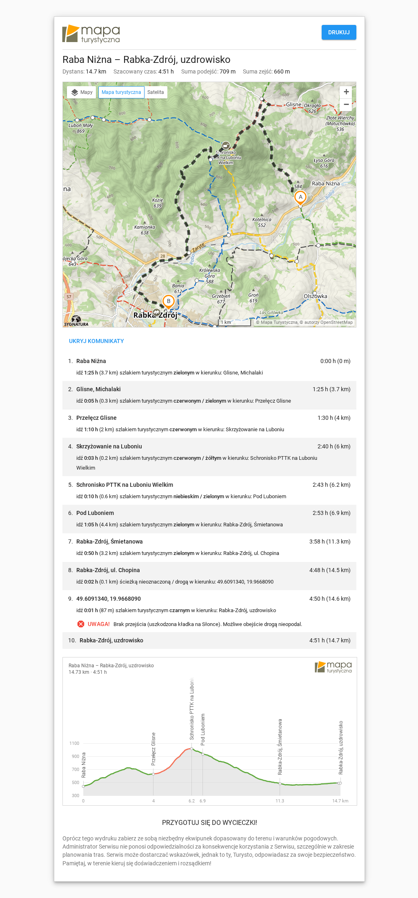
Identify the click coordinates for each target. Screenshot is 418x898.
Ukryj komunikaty (96, 341)
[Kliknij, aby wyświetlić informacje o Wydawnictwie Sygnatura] (76, 320)
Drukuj (339, 32)
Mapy (86, 92)
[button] (156, 313)
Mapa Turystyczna (279, 322)
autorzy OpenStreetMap (329, 322)
